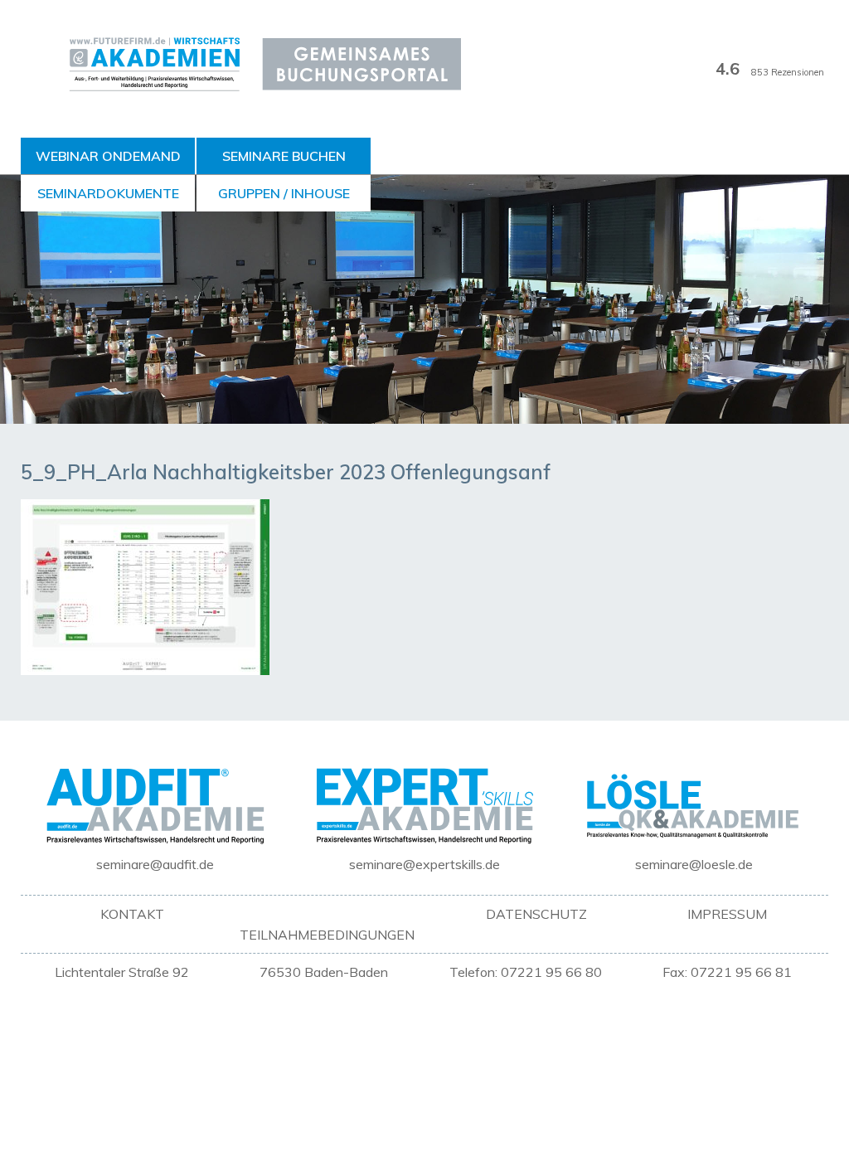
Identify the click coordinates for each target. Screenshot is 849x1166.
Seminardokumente (108, 193)
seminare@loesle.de (694, 864)
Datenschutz (536, 914)
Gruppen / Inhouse (284, 193)
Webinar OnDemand (108, 156)
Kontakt (132, 914)
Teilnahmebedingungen (327, 934)
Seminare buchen (284, 156)
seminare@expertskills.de (424, 864)
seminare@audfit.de (155, 864)
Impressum (727, 914)
